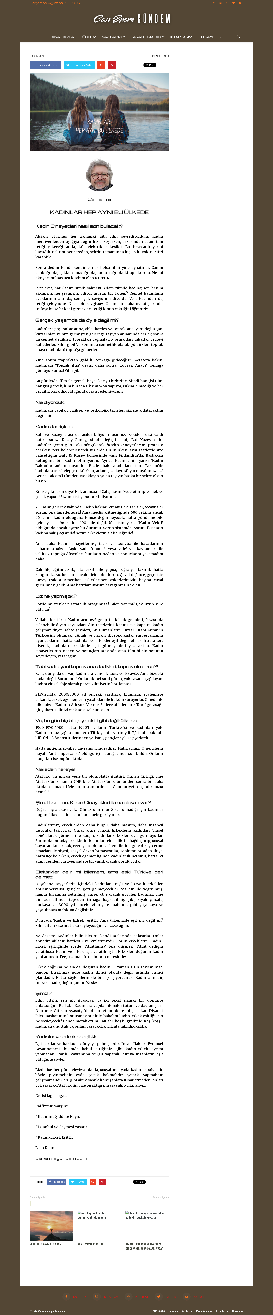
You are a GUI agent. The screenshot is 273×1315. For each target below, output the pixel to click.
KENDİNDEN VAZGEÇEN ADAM (45, 1244)
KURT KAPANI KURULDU (91, 1244)
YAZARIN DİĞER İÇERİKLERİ (76, 1203)
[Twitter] (234, 3)
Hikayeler (211, 37)
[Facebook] (214, 3)
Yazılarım (112, 37)
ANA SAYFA (63, 37)
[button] (238, 37)
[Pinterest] (227, 3)
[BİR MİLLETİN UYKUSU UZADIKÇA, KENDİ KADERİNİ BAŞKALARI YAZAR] (147, 1226)
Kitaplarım (181, 37)
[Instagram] (220, 3)
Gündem (88, 37)
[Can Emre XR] (136, 19)
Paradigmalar (146, 37)
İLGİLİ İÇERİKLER (43, 1203)
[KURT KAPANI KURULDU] (99, 1226)
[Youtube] (240, 3)
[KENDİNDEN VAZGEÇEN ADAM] (51, 1226)
